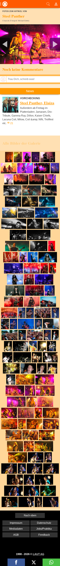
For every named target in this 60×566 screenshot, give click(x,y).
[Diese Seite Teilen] (16, 562)
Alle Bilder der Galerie (21, 143)
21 (11, 123)
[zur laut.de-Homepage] (4, 4)
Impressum (16, 523)
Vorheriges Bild (10, 44)
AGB (16, 534)
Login (56, 4)
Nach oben (30, 515)
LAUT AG (38, 554)
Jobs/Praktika (44, 528)
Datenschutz (44, 523)
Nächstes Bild (30, 44)
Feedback (44, 534)
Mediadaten (16, 528)
